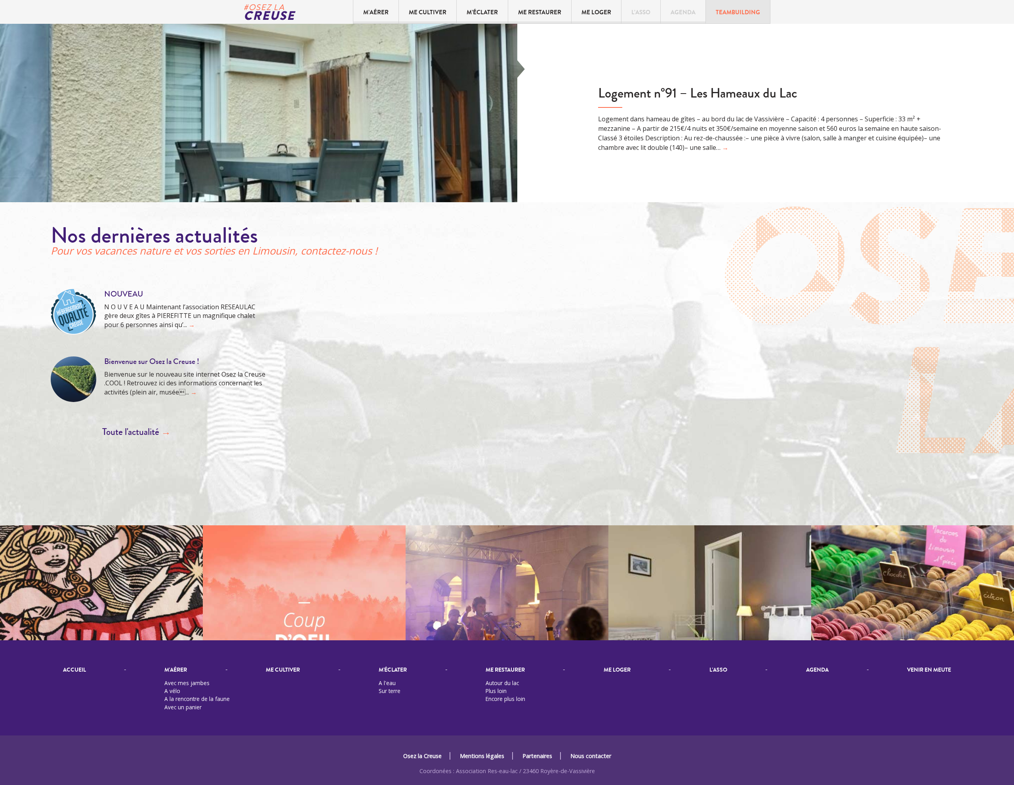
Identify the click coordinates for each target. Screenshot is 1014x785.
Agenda (683, 12)
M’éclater (482, 12)
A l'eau (387, 683)
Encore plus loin (505, 699)
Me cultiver (427, 12)
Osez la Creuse (422, 756)
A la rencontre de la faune (197, 699)
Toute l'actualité (136, 432)
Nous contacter (590, 756)
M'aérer (175, 670)
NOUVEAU (123, 294)
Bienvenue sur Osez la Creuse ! (151, 361)
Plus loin (496, 691)
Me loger (596, 12)
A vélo (172, 691)
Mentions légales (482, 756)
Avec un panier (183, 707)
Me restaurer (539, 12)
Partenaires (537, 756)
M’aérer (376, 12)
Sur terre (389, 691)
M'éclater (393, 670)
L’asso (640, 12)
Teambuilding (738, 12)
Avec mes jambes (187, 683)
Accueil (74, 670)
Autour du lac (502, 683)
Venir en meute (929, 670)
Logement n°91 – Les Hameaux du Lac (697, 93)
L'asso (718, 670)
